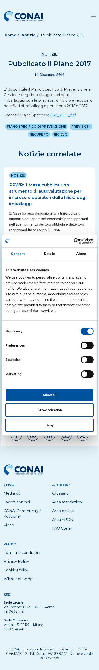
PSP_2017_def (63, 115)
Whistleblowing (18, 579)
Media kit (12, 493)
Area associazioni (67, 502)
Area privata (63, 511)
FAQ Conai (61, 528)
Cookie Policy (16, 570)
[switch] (87, 345)
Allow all (49, 395)
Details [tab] (49, 254)
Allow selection (49, 410)
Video (9, 525)
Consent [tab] (18, 254)
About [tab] (81, 254)
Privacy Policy (16, 561)
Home (10, 35)
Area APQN (62, 519)
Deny (49, 425)
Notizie (29, 35)
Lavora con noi (17, 502)
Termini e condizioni (22, 552)
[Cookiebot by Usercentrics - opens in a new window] (73, 241)
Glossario (60, 493)
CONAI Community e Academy (23, 514)
